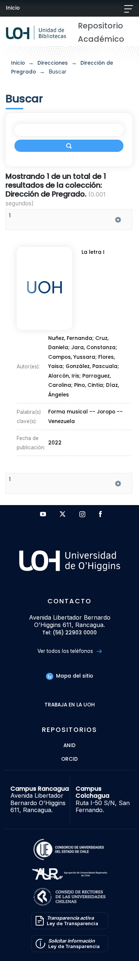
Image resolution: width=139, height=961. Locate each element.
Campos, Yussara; (73, 357)
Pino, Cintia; (90, 385)
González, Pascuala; (92, 366)
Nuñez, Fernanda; (71, 338)
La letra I (93, 252)
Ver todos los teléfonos (66, 651)
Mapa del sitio (73, 675)
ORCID (69, 759)
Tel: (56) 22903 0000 (69, 633)
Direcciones (52, 63)
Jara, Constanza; (94, 347)
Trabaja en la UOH (69, 705)
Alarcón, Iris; (65, 375)
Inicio (13, 7)
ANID (69, 746)
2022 (55, 442)
